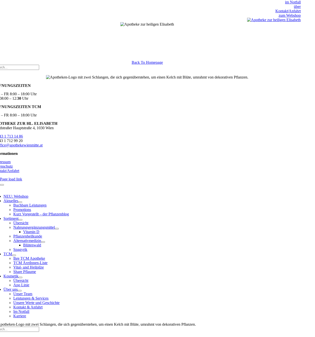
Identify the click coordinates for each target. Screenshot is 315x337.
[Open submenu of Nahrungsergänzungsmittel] (57, 228)
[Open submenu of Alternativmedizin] (43, 242)
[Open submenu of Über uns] (20, 290)
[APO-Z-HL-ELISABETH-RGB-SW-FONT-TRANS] (274, 20)
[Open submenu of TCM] (14, 255)
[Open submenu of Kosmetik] (20, 277)
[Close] (2, 185)
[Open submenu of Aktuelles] (20, 202)
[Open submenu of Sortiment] (20, 220)
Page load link (11, 179)
